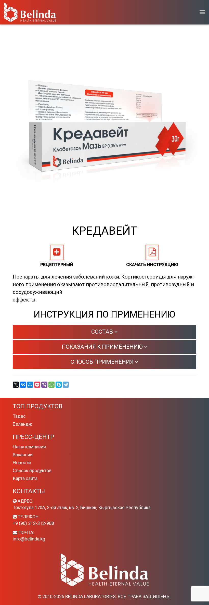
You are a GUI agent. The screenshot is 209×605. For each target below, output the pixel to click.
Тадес (19, 416)
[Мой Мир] (30, 385)
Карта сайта (25, 478)
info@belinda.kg (29, 538)
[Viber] (44, 385)
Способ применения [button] (103, 362)
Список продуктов (32, 470)
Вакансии (23, 454)
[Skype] (59, 385)
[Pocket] (37, 385)
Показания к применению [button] (103, 347)
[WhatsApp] (51, 385)
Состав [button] (102, 332)
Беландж (22, 424)
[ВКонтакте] (23, 385)
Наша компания (29, 446)
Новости (22, 462)
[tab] (104, 332)
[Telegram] (66, 385)
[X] (16, 385)
